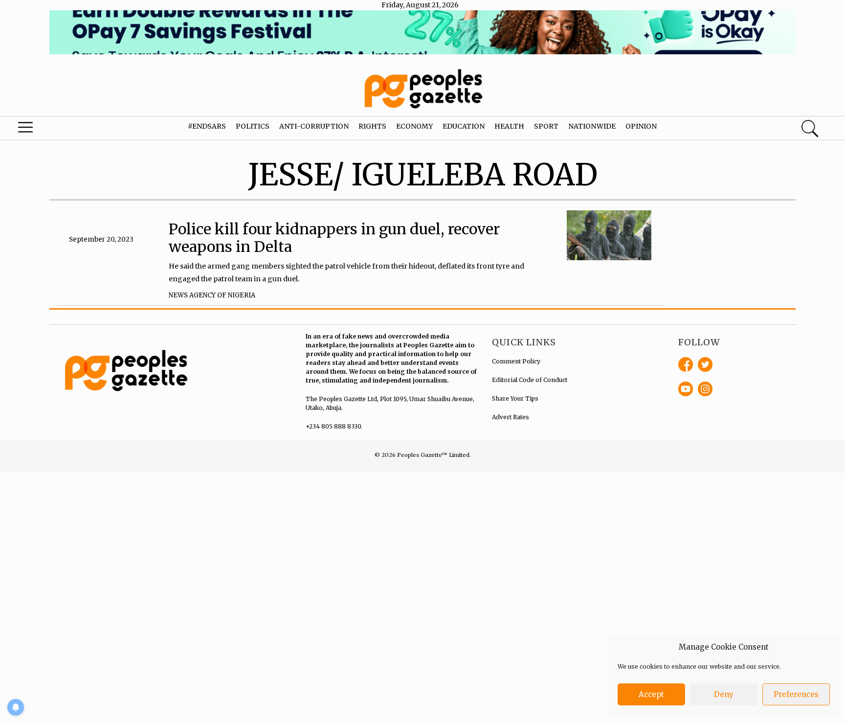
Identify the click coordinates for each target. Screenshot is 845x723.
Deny (724, 694)
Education (464, 126)
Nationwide (592, 126)
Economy (414, 126)
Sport (546, 126)
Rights (372, 126)
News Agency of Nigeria (212, 295)
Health (509, 126)
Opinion (641, 126)
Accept (651, 694)
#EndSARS (207, 126)
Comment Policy (516, 361)
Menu (45, 129)
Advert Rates (510, 417)
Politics (252, 126)
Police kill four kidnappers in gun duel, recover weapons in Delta (334, 238)
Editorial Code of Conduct (529, 380)
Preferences (796, 694)
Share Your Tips (515, 398)
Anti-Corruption (314, 126)
